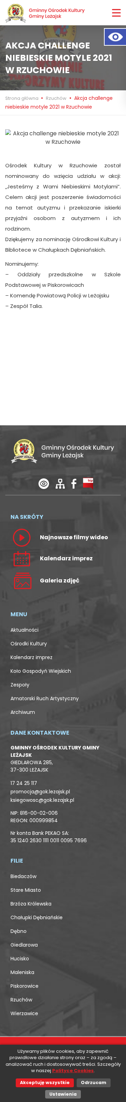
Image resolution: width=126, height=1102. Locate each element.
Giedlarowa (24, 944)
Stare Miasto (25, 890)
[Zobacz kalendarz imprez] (21, 558)
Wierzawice (24, 1013)
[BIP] (88, 483)
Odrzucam (93, 1082)
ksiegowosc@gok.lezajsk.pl (42, 800)
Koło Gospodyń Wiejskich (40, 671)
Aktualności (24, 629)
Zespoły (19, 684)
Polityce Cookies (73, 1070)
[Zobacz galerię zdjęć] (21, 580)
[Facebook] (73, 483)
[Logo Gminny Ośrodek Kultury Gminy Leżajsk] (45, 12)
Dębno (18, 931)
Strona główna (22, 98)
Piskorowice (24, 986)
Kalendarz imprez (31, 657)
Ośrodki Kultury (28, 643)
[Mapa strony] (60, 483)
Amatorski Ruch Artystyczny (44, 698)
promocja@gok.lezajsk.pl (40, 791)
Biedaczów (23, 876)
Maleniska (22, 972)
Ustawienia (63, 1094)
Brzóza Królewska (30, 903)
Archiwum (22, 712)
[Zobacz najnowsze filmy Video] (21, 537)
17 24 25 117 (23, 783)
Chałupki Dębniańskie (36, 917)
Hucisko (19, 958)
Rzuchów (56, 98)
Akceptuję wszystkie (45, 1082)
